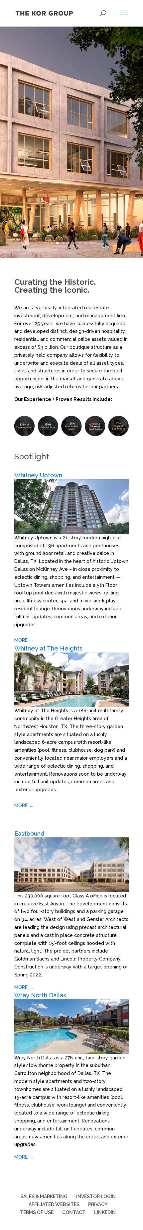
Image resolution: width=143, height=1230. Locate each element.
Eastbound (29, 833)
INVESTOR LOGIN (96, 1196)
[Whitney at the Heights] (71, 705)
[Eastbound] (71, 890)
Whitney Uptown (38, 475)
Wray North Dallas (40, 995)
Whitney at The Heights (48, 648)
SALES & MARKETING (44, 1196)
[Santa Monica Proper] (71, 532)
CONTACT (73, 1212)
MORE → (24, 640)
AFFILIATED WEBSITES (54, 1204)
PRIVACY (97, 1204)
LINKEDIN (105, 1212)
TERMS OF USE (37, 1212)
